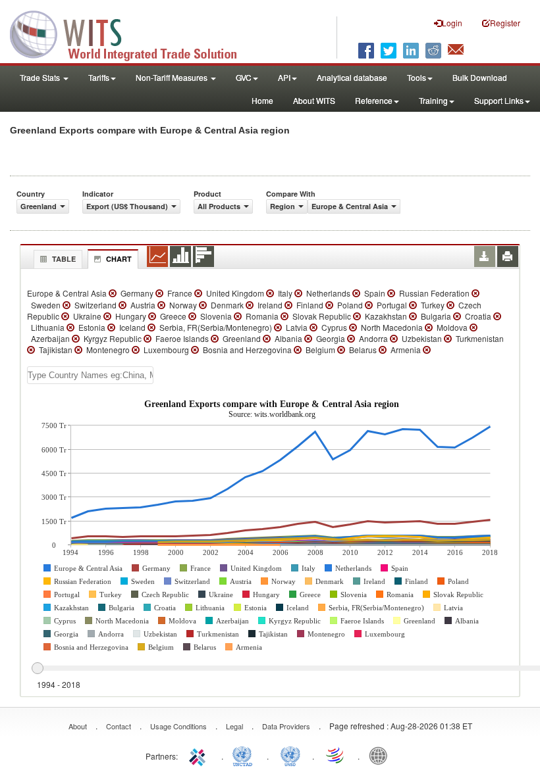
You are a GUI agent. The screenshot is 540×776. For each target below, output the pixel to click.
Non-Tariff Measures (172, 77)
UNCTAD (245, 755)
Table (64, 259)
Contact (118, 726)
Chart (119, 259)
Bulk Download (479, 77)
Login (452, 22)
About (77, 726)
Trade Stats (41, 77)
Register (505, 22)
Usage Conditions (178, 726)
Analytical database (352, 77)
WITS (131, 33)
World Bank (381, 755)
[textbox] (90, 375)
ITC (199, 755)
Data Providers (286, 726)
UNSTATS (290, 755)
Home (262, 100)
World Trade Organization (336, 755)
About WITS (314, 100)
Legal (234, 726)
